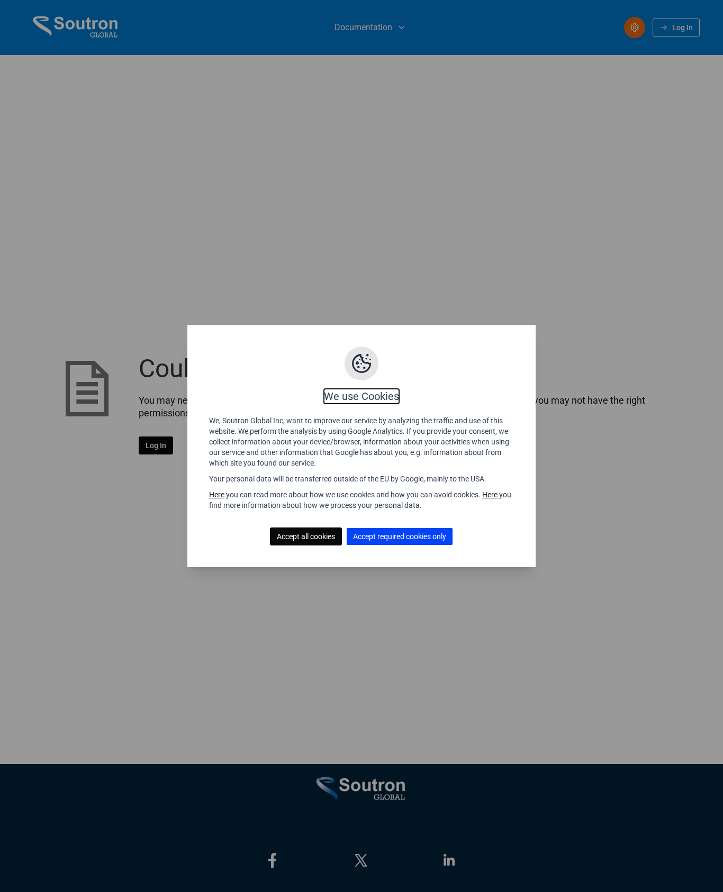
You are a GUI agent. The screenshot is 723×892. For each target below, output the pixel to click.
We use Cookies (361, 396)
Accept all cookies (306, 536)
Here (216, 494)
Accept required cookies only (399, 536)
